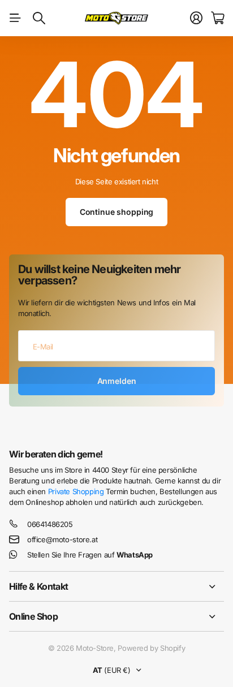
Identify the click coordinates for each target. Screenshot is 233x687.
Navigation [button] (15, 18)
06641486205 (50, 524)
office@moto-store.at (62, 539)
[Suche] (39, 18)
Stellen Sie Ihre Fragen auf (90, 554)
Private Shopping (76, 491)
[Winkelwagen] (217, 18)
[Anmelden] (196, 18)
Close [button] (116, 586)
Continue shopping (117, 212)
